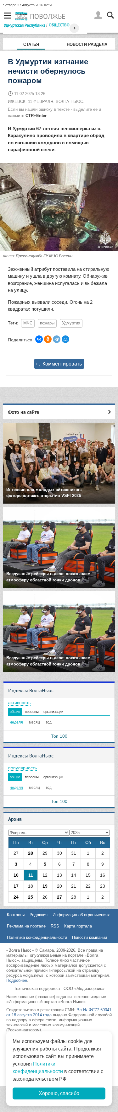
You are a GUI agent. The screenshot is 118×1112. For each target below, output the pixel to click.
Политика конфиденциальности (37, 937)
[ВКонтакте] (39, 339)
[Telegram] (56, 339)
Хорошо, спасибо (59, 1093)
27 (59, 897)
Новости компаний (89, 937)
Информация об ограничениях (81, 914)
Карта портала (78, 926)
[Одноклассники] (48, 339)
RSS (55, 926)
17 (16, 886)
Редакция (39, 914)
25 (30, 897)
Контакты (16, 914)
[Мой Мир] (65, 339)
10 (16, 875)
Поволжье (47, 16)
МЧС (27, 323)
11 (30, 875)
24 (16, 897)
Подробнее (16, 980)
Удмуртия (71, 323)
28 (30, 853)
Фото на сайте (23, 411)
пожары (47, 323)
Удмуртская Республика (24, 25)
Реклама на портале (26, 926)
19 (45, 886)
